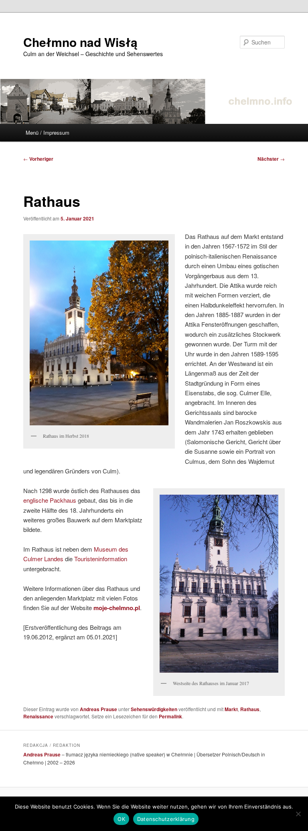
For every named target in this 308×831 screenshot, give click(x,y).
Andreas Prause (98, 709)
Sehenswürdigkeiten (154, 709)
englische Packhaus (49, 500)
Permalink (170, 716)
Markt (231, 709)
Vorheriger (38, 158)
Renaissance (38, 716)
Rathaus (249, 709)
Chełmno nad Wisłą (80, 42)
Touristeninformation (100, 558)
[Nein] (298, 814)
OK (121, 819)
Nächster (271, 158)
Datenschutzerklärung (166, 819)
